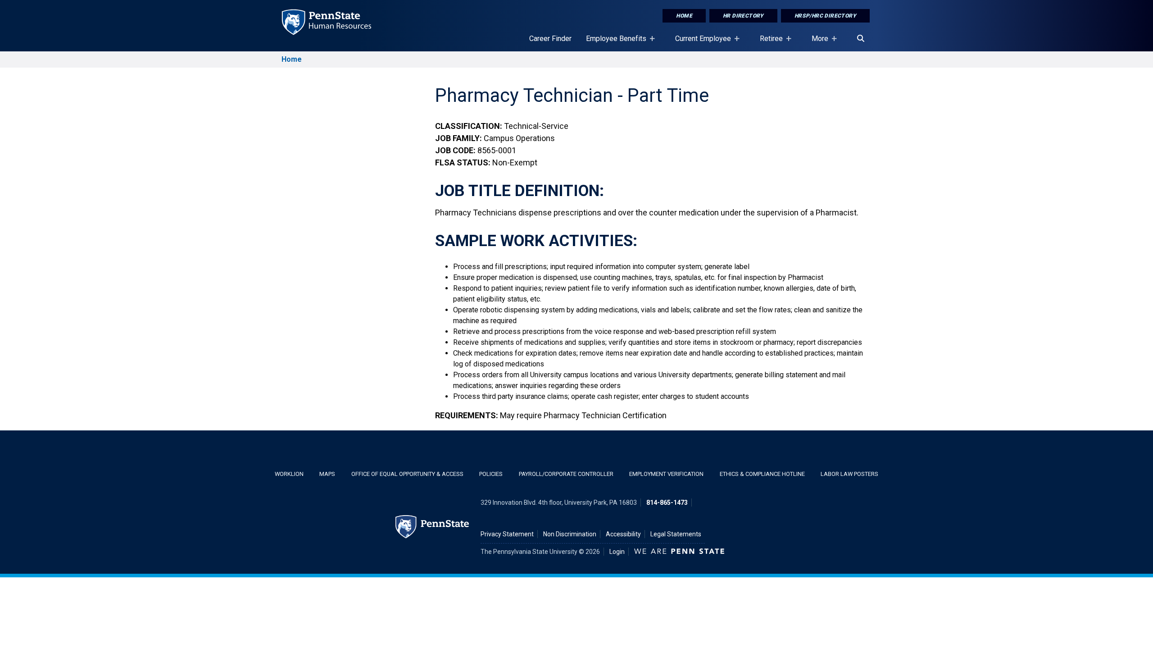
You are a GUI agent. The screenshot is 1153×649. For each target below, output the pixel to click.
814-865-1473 (667, 502)
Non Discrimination (569, 534)
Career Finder (550, 38)
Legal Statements (675, 534)
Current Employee (699, 42)
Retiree (768, 42)
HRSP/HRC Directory (825, 16)
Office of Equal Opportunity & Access (407, 474)
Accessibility (623, 534)
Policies (491, 474)
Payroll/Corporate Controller (566, 474)
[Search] (861, 38)
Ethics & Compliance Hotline (762, 474)
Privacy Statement (507, 534)
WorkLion (289, 474)
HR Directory (743, 16)
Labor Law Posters (849, 474)
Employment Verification (666, 474)
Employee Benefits (612, 42)
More (816, 42)
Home (684, 16)
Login (617, 551)
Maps (327, 474)
